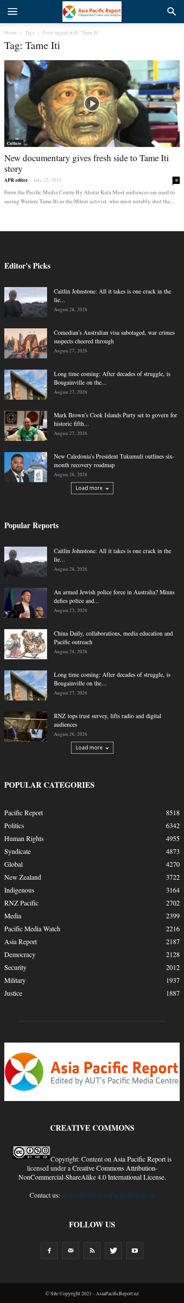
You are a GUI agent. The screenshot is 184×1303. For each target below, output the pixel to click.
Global (13, 864)
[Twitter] (113, 1250)
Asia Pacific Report (139, 1158)
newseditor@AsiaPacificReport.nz (108, 1194)
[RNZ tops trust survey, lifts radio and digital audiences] (25, 727)
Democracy (20, 954)
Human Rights (24, 838)
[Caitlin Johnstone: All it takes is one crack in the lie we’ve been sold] (25, 302)
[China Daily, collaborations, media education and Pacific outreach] (25, 644)
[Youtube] (134, 1250)
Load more (89, 488)
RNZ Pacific (21, 902)
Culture (14, 143)
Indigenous (19, 889)
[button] (172, 11)
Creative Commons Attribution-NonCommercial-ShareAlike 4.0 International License (91, 1172)
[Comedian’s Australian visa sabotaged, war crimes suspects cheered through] (25, 343)
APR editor (16, 180)
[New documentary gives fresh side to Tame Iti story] (92, 103)
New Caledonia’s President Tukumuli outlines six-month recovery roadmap (114, 460)
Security (15, 967)
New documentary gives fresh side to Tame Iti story (86, 163)
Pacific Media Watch (32, 928)
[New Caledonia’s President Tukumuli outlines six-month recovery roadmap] (25, 467)
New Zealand (22, 876)
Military (15, 980)
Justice (13, 992)
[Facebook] (49, 1250)
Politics (14, 825)
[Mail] (70, 1250)
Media (12, 915)
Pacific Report (23, 812)
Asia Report (20, 941)
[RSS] (92, 1250)
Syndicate (17, 851)
